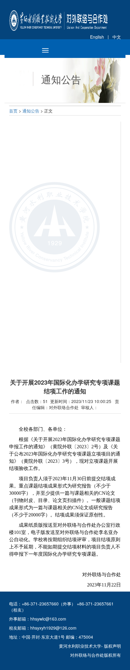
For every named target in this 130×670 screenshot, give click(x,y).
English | (101, 37)
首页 (14, 111)
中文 (116, 37)
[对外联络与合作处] (58, 15)
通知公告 (31, 111)
